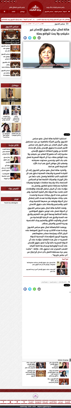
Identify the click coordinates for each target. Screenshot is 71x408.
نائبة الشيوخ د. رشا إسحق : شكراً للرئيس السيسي (53, 380)
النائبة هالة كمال (51, 138)
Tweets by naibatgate (11, 203)
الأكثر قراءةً (14, 145)
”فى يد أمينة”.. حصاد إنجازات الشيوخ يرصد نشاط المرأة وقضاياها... (21, 19)
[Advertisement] (46, 101)
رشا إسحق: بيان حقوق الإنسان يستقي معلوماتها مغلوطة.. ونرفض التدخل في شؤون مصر (41, 263)
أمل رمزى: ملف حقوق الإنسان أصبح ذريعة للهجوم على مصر (40, 270)
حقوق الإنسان (47, 148)
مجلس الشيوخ (60, 24)
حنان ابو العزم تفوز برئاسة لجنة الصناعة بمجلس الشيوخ (30, 373)
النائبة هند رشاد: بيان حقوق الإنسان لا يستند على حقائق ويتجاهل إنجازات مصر (53, 373)
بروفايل (15, 85)
